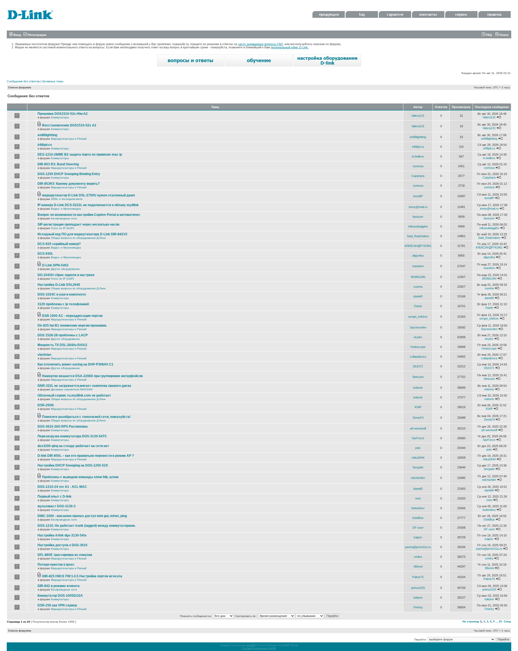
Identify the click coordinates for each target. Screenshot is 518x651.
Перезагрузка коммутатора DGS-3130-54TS (72, 436)
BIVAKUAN (418, 276)
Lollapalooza (418, 356)
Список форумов (19, 87)
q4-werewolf (418, 428)
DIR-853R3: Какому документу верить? (69, 184)
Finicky (418, 607)
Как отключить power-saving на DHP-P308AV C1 (75, 364)
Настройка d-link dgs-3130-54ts (62, 535)
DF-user (418, 527)
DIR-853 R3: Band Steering (58, 164)
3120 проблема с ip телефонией (63, 304)
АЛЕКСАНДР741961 (417, 245)
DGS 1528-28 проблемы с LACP (63, 335)
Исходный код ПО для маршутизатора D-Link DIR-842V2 (82, 234)
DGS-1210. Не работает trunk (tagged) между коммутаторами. (86, 526)
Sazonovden (418, 327)
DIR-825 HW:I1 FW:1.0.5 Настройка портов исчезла (82, 576)
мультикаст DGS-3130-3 (57, 506)
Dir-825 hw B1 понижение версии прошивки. (72, 325)
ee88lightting (47, 135)
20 (500, 621)
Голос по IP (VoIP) (62, 228)
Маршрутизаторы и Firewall (68, 138)
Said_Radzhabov (418, 236)
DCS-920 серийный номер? (59, 244)
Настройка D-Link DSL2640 (59, 285)
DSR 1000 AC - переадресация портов (72, 316)
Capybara (417, 175)
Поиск (504, 34)
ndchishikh (418, 477)
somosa (418, 166)
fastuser (418, 216)
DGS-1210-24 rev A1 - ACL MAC (62, 487)
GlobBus (418, 517)
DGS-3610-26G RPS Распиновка (63, 426)
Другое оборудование (65, 268)
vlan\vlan (44, 355)
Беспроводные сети (64, 218)
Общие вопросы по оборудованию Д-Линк (78, 237)
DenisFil (418, 417)
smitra (418, 556)
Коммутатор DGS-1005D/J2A (60, 596)
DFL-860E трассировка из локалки (65, 555)
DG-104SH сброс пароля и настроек (66, 275)
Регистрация (36, 34)
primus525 (418, 587)
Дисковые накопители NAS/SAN (71, 389)
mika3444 (418, 457)
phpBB (250, 645)
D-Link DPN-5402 (55, 265)
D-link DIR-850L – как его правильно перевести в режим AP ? (86, 456)
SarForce (418, 438)
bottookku (417, 508)
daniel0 (417, 296)
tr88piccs (45, 145)
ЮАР (418, 407)
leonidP (418, 196)
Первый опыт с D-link (54, 496)
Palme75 (418, 577)
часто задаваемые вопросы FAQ (260, 44)
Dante (418, 306)
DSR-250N (46, 405)
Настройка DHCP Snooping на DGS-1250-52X (73, 465)
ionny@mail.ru (418, 207)
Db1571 (418, 366)
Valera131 (417, 115)
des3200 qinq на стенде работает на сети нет (73, 446)
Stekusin (418, 376)
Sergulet (418, 467)
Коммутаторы (60, 117)
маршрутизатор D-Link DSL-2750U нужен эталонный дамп (88, 195)
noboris (418, 387)
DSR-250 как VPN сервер (57, 605)
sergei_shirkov (418, 316)
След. (507, 621)
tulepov (418, 597)
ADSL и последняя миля (66, 198)
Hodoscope (417, 346)
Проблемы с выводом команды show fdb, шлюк (80, 477)
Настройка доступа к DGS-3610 (62, 545)
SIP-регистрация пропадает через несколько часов (78, 224)
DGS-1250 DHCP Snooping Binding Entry (69, 174)
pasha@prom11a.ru (418, 547)
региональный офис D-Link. (290, 47)
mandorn (418, 266)
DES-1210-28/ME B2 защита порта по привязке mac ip (80, 154)
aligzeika (418, 255)
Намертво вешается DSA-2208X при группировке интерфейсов (92, 376)
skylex (418, 337)
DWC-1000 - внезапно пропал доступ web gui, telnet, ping (82, 516)
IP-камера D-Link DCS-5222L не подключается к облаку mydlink (88, 205)
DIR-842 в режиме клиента (59, 586)
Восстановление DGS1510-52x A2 (69, 125)
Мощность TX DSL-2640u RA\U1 (62, 345)
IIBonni (418, 566)
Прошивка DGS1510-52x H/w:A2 (63, 114)
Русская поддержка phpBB (259, 648)
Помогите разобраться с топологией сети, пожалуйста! (86, 417)
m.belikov (418, 156)
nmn (418, 498)
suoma (418, 286)
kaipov (418, 537)
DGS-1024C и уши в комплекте (62, 294)
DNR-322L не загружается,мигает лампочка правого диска (84, 386)
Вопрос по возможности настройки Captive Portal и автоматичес (89, 215)
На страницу (470, 621)
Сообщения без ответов (23, 81)
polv (418, 447)
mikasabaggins (418, 226)
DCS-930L (45, 254)
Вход (17, 34)
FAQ (488, 34)
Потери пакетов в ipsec (56, 564)
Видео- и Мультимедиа (66, 208)
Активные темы (52, 81)
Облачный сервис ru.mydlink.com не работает (74, 395)
